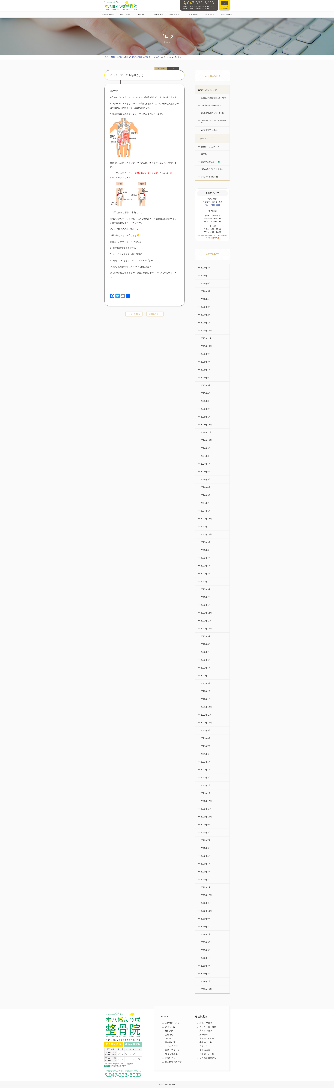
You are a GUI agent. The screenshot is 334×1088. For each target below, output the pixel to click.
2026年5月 (206, 291)
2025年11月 (206, 338)
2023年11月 (206, 526)
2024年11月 (206, 432)
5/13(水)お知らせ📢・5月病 (212, 113)
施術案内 (141, 15)
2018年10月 (206, 989)
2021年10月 (206, 723)
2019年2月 (206, 974)
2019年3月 (206, 966)
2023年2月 (206, 597)
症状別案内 (158, 15)
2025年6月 (206, 377)
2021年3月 (206, 777)
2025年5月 (206, 385)
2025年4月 (206, 393)
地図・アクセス (226, 15)
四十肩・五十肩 (206, 1054)
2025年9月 (206, 354)
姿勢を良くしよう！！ (210, 147)
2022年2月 (206, 691)
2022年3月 (206, 683)
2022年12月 (206, 613)
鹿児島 (204, 154)
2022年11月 (206, 621)
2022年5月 (206, 668)
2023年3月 (206, 589)
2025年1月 (206, 417)
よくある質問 (192, 15)
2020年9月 (206, 825)
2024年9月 (206, 448)
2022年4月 (206, 676)
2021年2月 (206, 785)
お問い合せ (170, 1058)
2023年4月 (206, 581)
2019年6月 (206, 942)
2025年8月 (206, 362)
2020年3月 (206, 872)
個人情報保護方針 (173, 1062)
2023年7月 (206, 558)
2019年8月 (206, 926)
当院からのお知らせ (207, 90)
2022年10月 (206, 628)
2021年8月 (206, 738)
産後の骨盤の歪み (207, 1058)
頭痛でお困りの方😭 (209, 177)
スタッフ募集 (209, 15)
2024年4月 (206, 487)
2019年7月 (206, 934)
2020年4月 (206, 864)
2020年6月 (206, 848)
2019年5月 (206, 950)
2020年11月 (206, 809)
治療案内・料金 (108, 15)
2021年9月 (206, 730)
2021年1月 (206, 793)
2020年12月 (206, 801)
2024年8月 (206, 456)
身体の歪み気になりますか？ (213, 169)
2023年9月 (206, 542)
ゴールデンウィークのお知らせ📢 (214, 121)
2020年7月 (206, 840)
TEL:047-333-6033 (212, 205)
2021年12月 (206, 707)
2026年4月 (206, 299)
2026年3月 (206, 307)
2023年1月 (206, 605)
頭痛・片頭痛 (205, 1023)
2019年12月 (206, 895)
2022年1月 (206, 699)
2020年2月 (206, 879)
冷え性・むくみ (206, 1038)
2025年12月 (206, 330)
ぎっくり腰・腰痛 (207, 1027)
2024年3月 (206, 495)
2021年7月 (206, 746)
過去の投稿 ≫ (155, 314)
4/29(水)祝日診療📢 (209, 130)
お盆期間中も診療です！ (211, 105)
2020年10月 (206, 817)
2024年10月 (206, 440)
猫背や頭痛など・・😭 (210, 162)
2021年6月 (206, 754)
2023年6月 (206, 566)
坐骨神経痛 (204, 1050)
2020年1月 (206, 887)
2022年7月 (206, 652)
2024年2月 (206, 503)
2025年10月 (206, 346)
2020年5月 (206, 856)
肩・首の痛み (205, 1030)
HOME (164, 1016)
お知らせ (169, 1034)
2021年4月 (206, 770)
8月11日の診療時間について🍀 (213, 98)
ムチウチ (203, 1046)
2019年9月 (206, 919)
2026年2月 (206, 315)
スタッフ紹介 (125, 15)
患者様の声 (170, 1042)
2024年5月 (206, 479)
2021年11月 (206, 715)
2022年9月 (206, 636)
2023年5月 (206, 574)
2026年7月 (206, 275)
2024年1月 (206, 511)
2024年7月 (206, 464)
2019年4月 (206, 958)
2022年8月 (206, 644)
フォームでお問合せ (224, 8)
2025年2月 (206, 409)
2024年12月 (206, 425)
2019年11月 (206, 903)
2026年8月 (206, 268)
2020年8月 (206, 832)
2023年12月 (206, 519)
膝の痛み (203, 1034)
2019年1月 (206, 981)
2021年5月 (206, 762)
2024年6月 (206, 472)
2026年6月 (206, 283)
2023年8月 (206, 550)
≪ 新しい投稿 (134, 314)
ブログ (168, 1038)
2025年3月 (206, 401)
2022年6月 (206, 660)
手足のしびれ (205, 1042)
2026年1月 (206, 323)
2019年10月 (206, 911)
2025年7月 (206, 370)
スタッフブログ (205, 138)
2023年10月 (206, 534)
